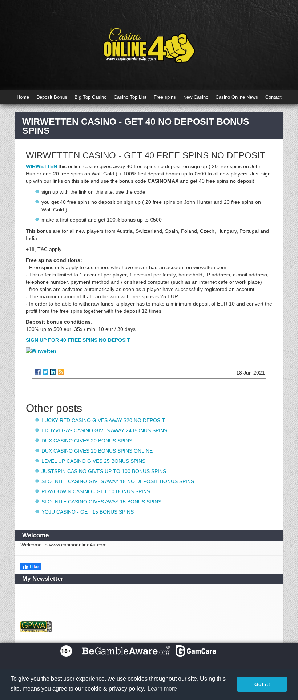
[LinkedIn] (53, 372)
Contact (273, 97)
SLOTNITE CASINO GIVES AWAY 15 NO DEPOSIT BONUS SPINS (117, 481)
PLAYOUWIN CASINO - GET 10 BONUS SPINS (95, 491)
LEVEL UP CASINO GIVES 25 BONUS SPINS (93, 461)
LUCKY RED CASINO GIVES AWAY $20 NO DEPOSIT (103, 420)
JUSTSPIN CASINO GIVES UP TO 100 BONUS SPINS (103, 471)
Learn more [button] (162, 688)
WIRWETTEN (41, 166)
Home (23, 97)
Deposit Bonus (51, 97)
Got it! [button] (262, 684)
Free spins (165, 97)
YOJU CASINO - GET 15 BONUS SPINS (87, 512)
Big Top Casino (90, 97)
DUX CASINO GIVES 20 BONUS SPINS (86, 441)
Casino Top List (130, 97)
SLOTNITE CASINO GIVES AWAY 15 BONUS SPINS (101, 502)
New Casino (195, 97)
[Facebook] (38, 372)
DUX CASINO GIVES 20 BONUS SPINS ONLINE (97, 451)
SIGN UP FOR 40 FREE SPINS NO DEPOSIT (78, 340)
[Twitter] (45, 372)
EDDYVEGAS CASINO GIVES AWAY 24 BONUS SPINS (104, 430)
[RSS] (61, 372)
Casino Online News (237, 97)
